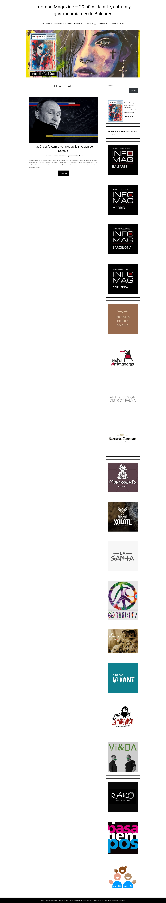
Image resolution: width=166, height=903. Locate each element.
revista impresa (74, 24)
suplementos (59, 24)
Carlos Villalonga (77, 156)
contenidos (45, 24)
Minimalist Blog (106, 900)
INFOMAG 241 (129, 117)
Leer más (64, 173)
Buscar (110, 86)
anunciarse (103, 24)
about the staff (118, 24)
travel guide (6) (90, 24)
